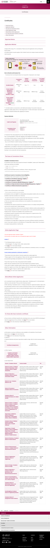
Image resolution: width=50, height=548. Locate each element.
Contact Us (4, 540)
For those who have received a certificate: (14, 33)
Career (24, 535)
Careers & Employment (5, 518)
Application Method (10, 27)
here (8, 245)
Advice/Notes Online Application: (13, 31)
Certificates (3, 525)
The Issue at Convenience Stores (12, 28)
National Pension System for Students (7, 527)
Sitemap (40, 539)
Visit (8, 540)
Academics (33, 535)
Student (6, 239)
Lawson (21, 128)
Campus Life (6, 510)
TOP (1, 510)
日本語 (41, 1)
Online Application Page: (11, 30)
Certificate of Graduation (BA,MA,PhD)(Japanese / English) (19, 182)
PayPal (21, 122)
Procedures (11, 510)
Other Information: (10, 35)
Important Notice (9, 25)
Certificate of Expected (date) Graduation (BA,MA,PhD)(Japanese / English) (23, 183)
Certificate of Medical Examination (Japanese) (16, 185)
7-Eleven (21, 129)
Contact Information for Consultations (8, 530)
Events (32, 539)
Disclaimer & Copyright (41, 536)
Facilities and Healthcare (5, 515)
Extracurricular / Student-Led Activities (8, 520)
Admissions (25, 537)
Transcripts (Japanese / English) (13, 180)
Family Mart (22, 127)
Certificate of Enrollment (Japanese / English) (16, 178)
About (32, 540)
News (32, 537)
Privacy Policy (41, 537)
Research (24, 539)
